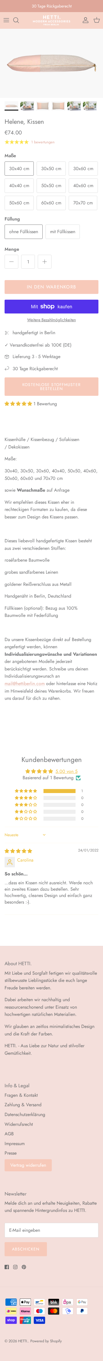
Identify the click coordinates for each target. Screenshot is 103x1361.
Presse (11, 1153)
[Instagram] (15, 1267)
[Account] (84, 20)
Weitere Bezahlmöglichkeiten (51, 320)
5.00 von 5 (67, 771)
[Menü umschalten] (6, 20)
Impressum (15, 1143)
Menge (12, 249)
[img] (18, 851)
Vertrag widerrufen (28, 1165)
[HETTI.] (51, 20)
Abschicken (25, 1249)
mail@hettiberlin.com (25, 683)
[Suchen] (19, 20)
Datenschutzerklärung (25, 1114)
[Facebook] (7, 1267)
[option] (51, 63)
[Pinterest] (24, 1267)
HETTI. (23, 1341)
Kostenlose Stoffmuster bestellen (51, 386)
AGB (9, 1133)
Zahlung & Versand (23, 1104)
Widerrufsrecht (19, 1124)
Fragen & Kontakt (21, 1095)
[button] (19, 403)
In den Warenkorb (51, 287)
